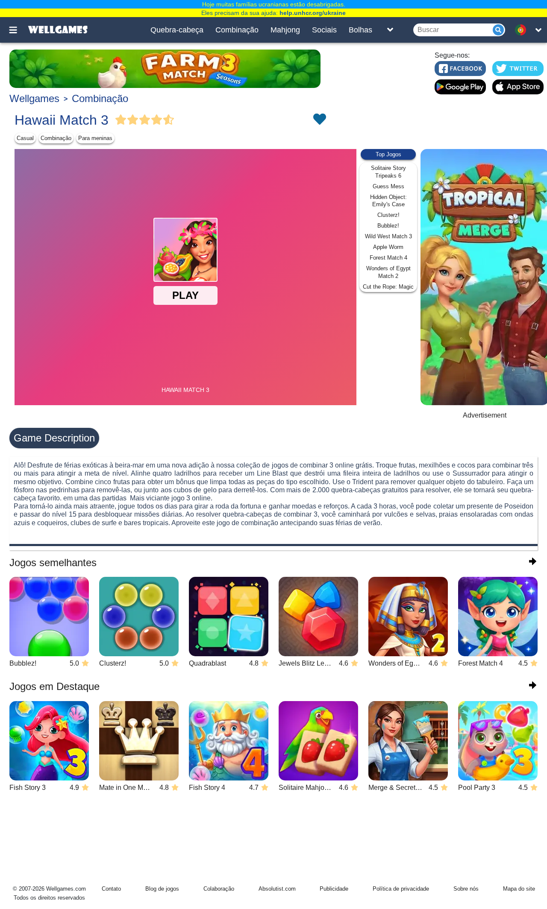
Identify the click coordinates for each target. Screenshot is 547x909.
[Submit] (498, 29)
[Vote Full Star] (121, 120)
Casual (25, 138)
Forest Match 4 (388, 257)
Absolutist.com (277, 889)
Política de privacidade (401, 889)
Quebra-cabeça (176, 30)
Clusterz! (388, 215)
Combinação (237, 30)
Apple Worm (388, 247)
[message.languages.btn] (523, 30)
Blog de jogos (162, 889)
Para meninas (95, 138)
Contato (111, 889)
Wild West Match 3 (388, 236)
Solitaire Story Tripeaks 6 (388, 172)
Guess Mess (388, 186)
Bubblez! (388, 225)
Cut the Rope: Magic (388, 287)
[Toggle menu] (17, 30)
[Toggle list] (390, 30)
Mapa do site (519, 889)
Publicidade (334, 889)
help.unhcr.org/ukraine (312, 12)
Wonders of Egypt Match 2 (388, 272)
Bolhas (360, 30)
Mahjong (285, 30)
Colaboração (218, 889)
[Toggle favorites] (319, 120)
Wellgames (34, 98)
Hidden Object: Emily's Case (388, 201)
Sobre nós (466, 889)
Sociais (324, 30)
